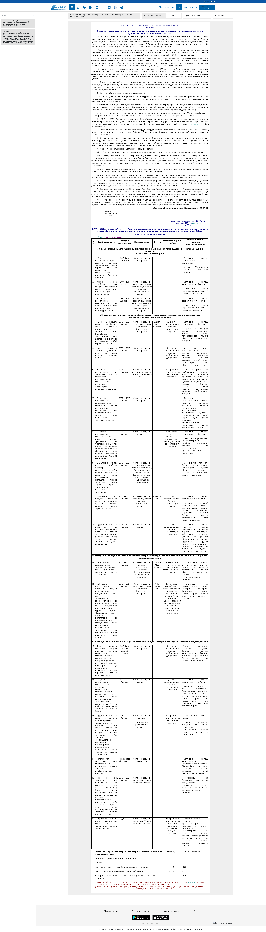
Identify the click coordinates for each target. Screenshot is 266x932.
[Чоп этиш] (122, 7)
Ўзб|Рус (193, 7)
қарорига (196, 223)
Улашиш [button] (220, 16)
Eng (173, 7)
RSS (195, 911)
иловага (195, 124)
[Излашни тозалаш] (33, 15)
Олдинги (101, 237)
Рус (167, 7)
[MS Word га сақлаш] (109, 7)
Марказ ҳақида (111, 911)
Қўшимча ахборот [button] (193, 16)
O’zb (185, 7)
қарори (192, 882)
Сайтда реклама (171, 911)
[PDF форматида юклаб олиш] (115, 7)
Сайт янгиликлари (141, 911)
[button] (18, 23)
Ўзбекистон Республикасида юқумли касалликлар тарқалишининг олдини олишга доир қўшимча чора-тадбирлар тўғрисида (18, 23)
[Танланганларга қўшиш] (78, 7)
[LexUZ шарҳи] (90, 7)
